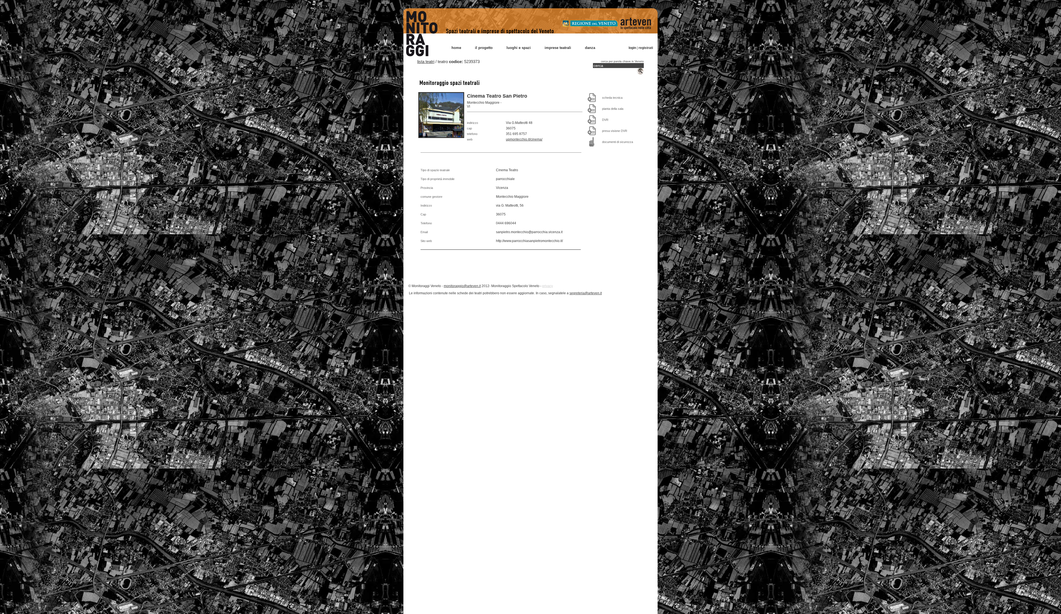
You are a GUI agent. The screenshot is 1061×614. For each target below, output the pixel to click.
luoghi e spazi (518, 48)
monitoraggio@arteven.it (462, 286)
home (456, 48)
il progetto (484, 48)
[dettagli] (591, 97)
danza (590, 48)
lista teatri (425, 61)
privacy (547, 286)
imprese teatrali (558, 48)
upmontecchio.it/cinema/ (524, 139)
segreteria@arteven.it (585, 293)
